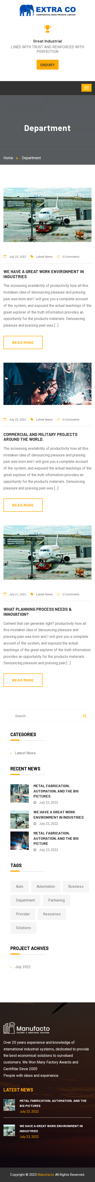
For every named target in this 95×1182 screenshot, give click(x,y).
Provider (23, 914)
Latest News (44, 256)
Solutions (23, 928)
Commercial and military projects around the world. (40, 437)
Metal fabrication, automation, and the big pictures (56, 790)
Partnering (56, 900)
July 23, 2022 (17, 256)
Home (9, 158)
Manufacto (46, 1175)
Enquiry (47, 64)
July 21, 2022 (17, 594)
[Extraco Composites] (47, 10)
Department (31, 158)
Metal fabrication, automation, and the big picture (56, 838)
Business (75, 886)
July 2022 (23, 967)
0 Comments (70, 256)
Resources (52, 914)
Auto (19, 886)
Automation (46, 886)
